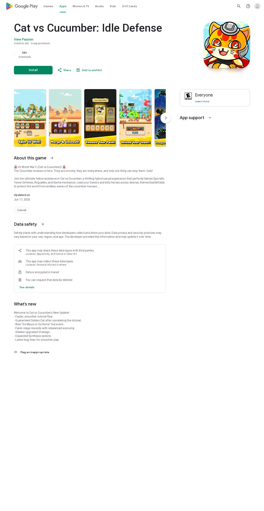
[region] (91, 54)
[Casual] (21, 210)
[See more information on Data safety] (42, 224)
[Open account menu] (257, 6)
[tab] (48, 6)
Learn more (202, 101)
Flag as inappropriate (31, 352)
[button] (30, 117)
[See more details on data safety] (27, 287)
